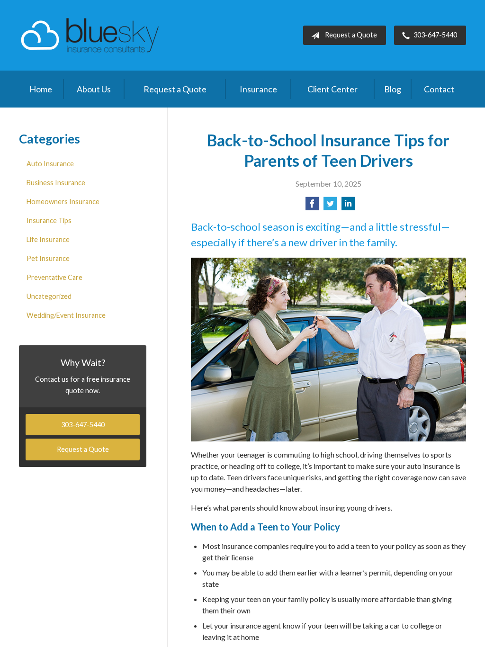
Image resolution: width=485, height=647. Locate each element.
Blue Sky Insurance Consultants (90, 35)
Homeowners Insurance (63, 202)
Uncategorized (49, 296)
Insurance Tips (49, 220)
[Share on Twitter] (330, 206)
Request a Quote (351, 35)
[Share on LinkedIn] (348, 206)
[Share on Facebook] (312, 206)
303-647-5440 (435, 35)
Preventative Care (54, 277)
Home (40, 89)
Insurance (258, 89)
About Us (94, 89)
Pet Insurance (48, 258)
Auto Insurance (50, 164)
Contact (439, 89)
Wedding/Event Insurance (66, 315)
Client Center (332, 89)
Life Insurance (48, 239)
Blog (392, 89)
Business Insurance (56, 183)
